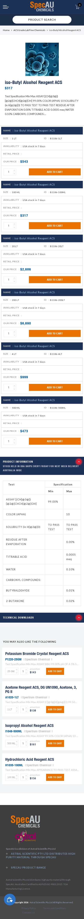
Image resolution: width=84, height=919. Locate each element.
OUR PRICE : (11, 161)
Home (6, 30)
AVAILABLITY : (12, 146)
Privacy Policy (28, 908)
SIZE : (7, 138)
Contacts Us (28, 912)
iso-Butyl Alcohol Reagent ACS (34, 130)
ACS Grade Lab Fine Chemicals (29, 30)
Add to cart (55, 172)
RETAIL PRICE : (12, 153)
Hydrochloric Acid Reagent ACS (29, 759)
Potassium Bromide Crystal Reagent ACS (37, 653)
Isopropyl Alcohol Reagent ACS (29, 725)
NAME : (8, 130)
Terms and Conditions (54, 908)
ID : (46, 138)
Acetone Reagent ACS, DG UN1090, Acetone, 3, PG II (41, 689)
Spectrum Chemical (37, 659)
